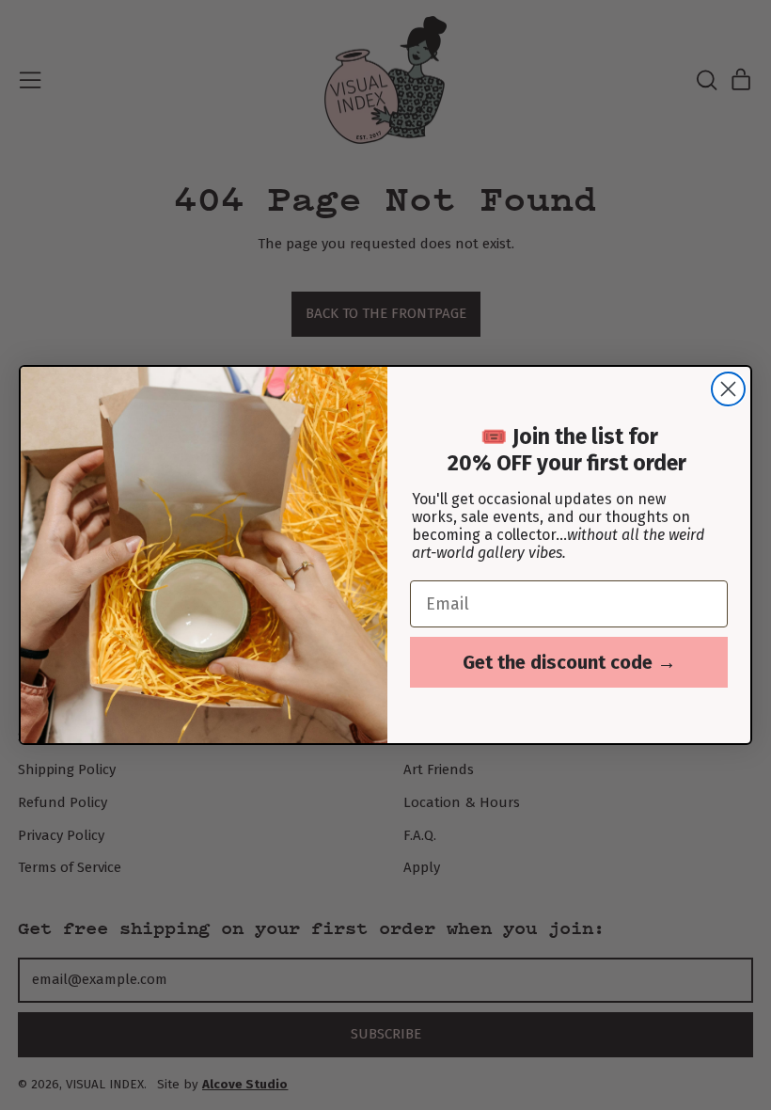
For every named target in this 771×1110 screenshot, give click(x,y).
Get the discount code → (569, 662)
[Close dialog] (728, 389)
